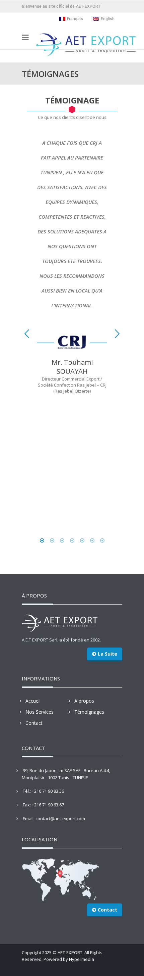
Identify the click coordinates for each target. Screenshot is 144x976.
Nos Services (39, 712)
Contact (34, 723)
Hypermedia (81, 959)
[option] (72, 262)
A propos (84, 701)
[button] (27, 334)
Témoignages (89, 712)
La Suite (107, 654)
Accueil (33, 701)
